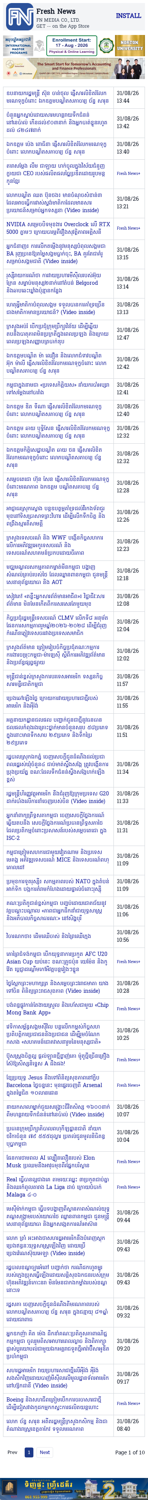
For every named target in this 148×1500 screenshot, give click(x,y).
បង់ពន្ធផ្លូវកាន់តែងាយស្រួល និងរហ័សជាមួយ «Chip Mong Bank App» (57, 1009)
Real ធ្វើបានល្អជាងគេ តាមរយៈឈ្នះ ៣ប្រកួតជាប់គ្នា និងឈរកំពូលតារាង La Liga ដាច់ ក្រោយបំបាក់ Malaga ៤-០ (57, 1187)
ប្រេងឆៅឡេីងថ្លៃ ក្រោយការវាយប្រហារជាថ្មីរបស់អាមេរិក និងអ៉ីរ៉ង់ (52, 702)
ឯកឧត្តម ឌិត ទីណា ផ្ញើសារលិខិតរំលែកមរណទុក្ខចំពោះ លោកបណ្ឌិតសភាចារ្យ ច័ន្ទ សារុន (54, 411)
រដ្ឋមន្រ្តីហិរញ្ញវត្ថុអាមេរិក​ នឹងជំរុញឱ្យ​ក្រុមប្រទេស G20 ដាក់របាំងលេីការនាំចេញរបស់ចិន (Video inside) (57, 798)
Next (45, 1452)
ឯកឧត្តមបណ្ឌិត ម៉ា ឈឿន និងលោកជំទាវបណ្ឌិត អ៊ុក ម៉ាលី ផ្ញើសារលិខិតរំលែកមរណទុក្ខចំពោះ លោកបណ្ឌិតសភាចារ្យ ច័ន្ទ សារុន (56, 363)
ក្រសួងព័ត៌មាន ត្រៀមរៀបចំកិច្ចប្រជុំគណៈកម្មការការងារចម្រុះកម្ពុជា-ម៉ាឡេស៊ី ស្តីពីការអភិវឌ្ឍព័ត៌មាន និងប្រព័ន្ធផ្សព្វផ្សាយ (55, 655)
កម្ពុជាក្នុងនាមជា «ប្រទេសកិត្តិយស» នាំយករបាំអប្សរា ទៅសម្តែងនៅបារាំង (57, 389)
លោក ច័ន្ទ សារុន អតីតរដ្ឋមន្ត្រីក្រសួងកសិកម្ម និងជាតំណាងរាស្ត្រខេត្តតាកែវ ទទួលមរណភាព (56, 1425)
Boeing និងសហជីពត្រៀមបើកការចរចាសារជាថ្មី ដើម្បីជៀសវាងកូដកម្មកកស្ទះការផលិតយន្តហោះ (53, 1404)
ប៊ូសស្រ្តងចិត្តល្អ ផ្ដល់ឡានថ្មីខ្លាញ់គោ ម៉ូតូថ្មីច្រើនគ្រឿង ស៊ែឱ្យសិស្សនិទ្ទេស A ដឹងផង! (58, 1060)
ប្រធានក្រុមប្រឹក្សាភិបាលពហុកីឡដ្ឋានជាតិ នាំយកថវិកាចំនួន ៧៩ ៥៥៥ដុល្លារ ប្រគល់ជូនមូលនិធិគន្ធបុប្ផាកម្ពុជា (55, 1136)
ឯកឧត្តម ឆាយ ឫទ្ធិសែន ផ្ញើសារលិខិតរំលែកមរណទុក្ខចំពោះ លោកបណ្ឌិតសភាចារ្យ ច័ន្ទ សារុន (58, 432)
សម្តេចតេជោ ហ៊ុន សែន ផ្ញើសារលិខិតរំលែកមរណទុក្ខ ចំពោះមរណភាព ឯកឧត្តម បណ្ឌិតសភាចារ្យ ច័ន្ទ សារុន (57, 487)
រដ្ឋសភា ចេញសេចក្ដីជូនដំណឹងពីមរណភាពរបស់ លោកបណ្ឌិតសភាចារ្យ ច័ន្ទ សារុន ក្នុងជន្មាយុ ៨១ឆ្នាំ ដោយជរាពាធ (57, 1312)
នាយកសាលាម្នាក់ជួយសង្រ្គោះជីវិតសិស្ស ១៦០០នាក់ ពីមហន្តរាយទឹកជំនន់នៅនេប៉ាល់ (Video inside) (58, 1111)
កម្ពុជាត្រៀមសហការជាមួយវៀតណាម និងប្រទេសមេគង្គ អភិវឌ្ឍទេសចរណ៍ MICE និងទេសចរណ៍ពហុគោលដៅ (57, 860)
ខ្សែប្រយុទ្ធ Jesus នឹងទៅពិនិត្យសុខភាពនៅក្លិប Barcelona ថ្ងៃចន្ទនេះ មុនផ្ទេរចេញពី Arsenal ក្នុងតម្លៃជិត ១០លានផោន (54, 1085)
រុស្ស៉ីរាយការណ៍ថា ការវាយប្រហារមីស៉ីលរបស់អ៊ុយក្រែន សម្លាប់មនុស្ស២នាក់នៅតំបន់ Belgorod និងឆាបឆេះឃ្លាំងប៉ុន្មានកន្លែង (53, 283)
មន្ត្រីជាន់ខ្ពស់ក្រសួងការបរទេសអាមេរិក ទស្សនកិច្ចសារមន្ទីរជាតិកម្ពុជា (54, 681)
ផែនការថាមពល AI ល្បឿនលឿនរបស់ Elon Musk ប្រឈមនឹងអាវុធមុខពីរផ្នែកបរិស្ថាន (50, 1162)
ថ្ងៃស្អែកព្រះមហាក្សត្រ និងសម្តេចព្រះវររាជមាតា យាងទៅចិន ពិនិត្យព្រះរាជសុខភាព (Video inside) (57, 987)
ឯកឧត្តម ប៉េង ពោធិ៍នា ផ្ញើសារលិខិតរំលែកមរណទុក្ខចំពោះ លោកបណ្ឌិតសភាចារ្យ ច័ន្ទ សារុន (56, 148)
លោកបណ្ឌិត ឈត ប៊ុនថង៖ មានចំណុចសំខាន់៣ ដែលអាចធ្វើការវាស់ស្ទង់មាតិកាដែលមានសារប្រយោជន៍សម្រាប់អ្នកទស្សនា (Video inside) (54, 203)
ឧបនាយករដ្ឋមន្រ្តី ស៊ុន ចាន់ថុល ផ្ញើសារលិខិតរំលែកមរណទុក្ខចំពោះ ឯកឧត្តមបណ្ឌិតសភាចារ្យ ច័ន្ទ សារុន (57, 97)
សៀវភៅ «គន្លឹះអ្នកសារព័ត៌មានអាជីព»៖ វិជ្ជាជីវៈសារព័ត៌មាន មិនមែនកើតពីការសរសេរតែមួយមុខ (55, 600)
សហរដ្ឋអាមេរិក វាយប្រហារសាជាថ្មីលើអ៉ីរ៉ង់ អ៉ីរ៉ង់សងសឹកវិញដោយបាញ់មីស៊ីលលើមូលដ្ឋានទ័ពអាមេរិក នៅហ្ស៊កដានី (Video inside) (57, 1378)
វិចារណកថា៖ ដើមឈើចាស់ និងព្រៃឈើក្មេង (48, 937)
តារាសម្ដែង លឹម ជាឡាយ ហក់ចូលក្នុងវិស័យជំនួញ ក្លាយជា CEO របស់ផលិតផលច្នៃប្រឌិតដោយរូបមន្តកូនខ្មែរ (55, 174)
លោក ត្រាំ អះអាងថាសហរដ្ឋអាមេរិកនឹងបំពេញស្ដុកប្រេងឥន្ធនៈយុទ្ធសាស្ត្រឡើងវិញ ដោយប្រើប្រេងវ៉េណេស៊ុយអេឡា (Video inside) (55, 1246)
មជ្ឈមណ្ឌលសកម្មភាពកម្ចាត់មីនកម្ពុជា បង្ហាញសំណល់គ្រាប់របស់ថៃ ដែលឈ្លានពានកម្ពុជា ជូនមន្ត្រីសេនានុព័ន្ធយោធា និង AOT (57, 575)
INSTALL (128, 16)
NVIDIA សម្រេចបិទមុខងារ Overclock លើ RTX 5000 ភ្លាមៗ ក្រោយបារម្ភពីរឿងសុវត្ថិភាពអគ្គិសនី (58, 229)
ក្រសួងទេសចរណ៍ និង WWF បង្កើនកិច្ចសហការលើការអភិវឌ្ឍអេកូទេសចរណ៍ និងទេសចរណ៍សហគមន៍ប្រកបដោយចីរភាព (54, 545)
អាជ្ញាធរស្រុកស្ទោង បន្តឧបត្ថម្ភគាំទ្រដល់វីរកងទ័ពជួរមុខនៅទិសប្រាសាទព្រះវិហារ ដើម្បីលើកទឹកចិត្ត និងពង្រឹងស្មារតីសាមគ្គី (55, 516)
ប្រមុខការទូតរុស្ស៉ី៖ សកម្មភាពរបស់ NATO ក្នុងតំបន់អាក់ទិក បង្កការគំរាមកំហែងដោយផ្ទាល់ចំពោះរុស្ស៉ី (57, 886)
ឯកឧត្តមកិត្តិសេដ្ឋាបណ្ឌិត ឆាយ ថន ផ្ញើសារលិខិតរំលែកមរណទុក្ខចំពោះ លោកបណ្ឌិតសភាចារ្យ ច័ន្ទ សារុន (54, 458)
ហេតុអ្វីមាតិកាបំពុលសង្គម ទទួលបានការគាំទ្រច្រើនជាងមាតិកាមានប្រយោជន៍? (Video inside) (55, 309)
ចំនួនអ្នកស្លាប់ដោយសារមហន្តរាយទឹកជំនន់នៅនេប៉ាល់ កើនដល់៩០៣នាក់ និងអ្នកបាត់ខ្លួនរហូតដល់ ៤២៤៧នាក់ (56, 123)
